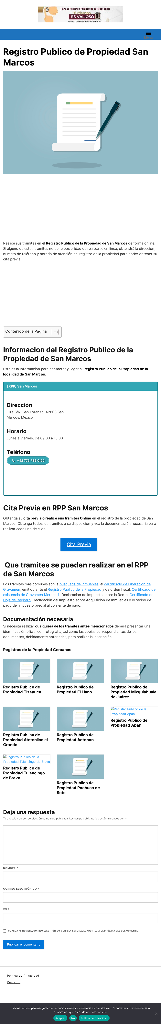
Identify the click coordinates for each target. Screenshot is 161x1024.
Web (6, 909)
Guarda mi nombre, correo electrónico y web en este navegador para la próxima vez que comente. (73, 931)
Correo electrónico (21, 888)
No (73, 1018)
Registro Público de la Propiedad (74, 589)
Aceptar (60, 1018)
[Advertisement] (80, 208)
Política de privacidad (94, 1018)
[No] (156, 1014)
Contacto (13, 982)
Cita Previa (79, 544)
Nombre (10, 868)
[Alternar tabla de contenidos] (53, 332)
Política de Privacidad (23, 975)
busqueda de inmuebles (78, 584)
